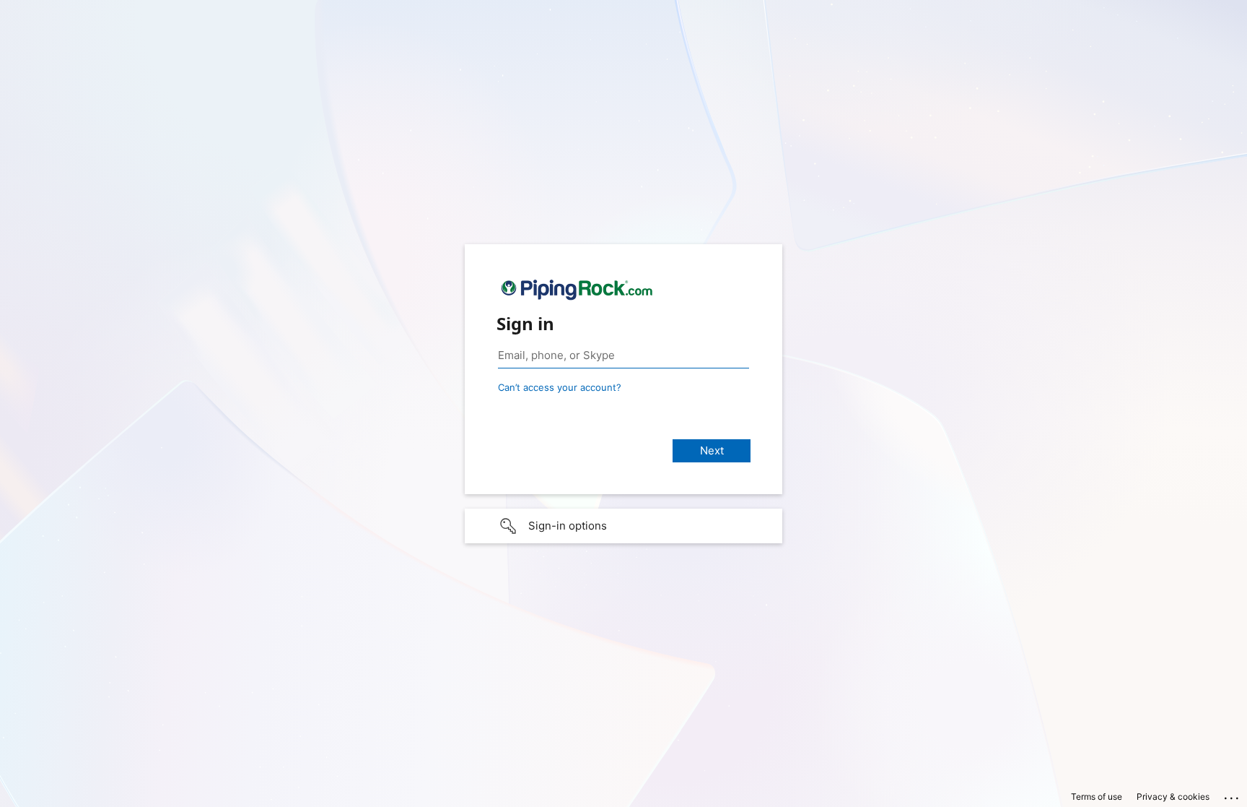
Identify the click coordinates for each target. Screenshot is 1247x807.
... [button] (1232, 794)
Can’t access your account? (559, 387)
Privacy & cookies (1173, 796)
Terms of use (1096, 796)
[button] (623, 526)
